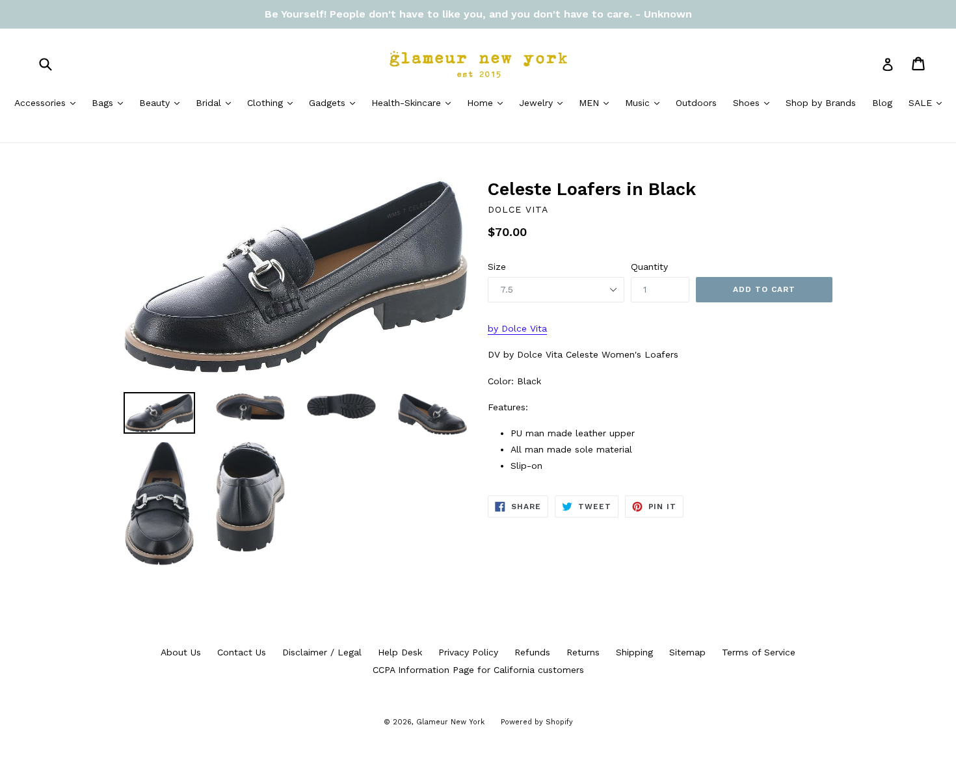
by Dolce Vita (517, 328)
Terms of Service (758, 652)
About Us (181, 652)
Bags (110, 102)
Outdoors (696, 103)
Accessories (48, 102)
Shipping (634, 652)
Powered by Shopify (537, 722)
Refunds (532, 652)
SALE (928, 102)
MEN (597, 102)
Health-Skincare (414, 102)
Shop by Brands (821, 103)
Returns (583, 652)
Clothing (273, 102)
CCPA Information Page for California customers (478, 670)
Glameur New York (450, 722)
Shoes (754, 102)
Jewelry (544, 102)
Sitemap (687, 652)
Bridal (216, 102)
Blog (882, 103)
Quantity (649, 266)
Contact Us (241, 652)
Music (645, 102)
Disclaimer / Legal (322, 652)
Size (497, 266)
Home (488, 102)
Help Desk (400, 652)
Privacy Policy (468, 652)
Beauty (162, 102)
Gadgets (335, 102)
